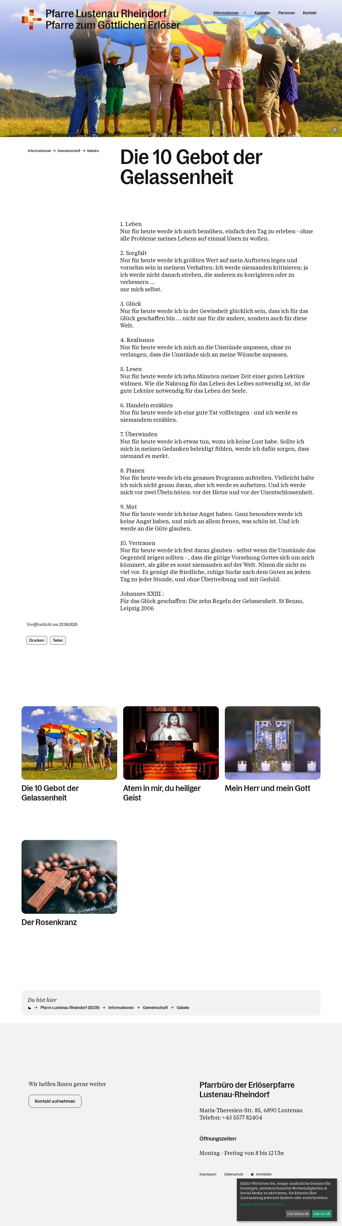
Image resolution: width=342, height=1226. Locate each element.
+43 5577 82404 (242, 1117)
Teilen (58, 640)
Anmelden (264, 1174)
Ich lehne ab (298, 1213)
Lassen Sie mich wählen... (262, 1204)
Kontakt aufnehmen (55, 1101)
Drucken (36, 640)
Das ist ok (321, 1213)
